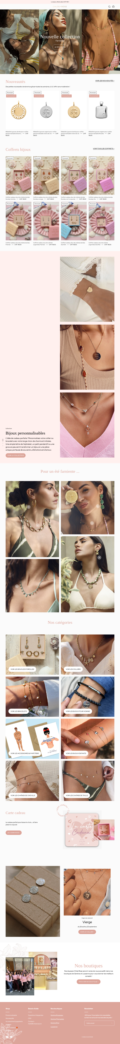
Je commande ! (13, 833)
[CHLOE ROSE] (60, 6)
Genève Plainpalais (57, 1019)
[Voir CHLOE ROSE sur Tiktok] (11, 1037)
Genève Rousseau (57, 1015)
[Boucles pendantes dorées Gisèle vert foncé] (97, 506)
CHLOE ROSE (89, 1037)
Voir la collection (15, 455)
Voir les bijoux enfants (76, 753)
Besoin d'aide (33, 1009)
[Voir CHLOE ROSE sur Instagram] (7, 1037)
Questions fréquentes (35, 1015)
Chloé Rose (10, 1031)
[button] (109, 7)
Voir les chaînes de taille (77, 795)
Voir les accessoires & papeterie (25, 753)
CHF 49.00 (22, 199)
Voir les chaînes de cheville (23, 795)
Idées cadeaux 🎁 (12, 1027)
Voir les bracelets (19, 711)
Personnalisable (11, 1015)
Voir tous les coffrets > (103, 149)
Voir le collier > (87, 932)
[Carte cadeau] (82, 829)
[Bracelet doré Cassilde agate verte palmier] (91, 523)
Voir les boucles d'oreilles (22, 669)
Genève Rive (55, 1023)
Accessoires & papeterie (14, 1021)
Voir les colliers (73, 669)
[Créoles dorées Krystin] (28, 506)
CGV (29, 1018)
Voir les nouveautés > (104, 81)
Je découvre (60, 47)
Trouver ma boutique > (89, 982)
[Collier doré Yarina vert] (86, 575)
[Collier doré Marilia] (16, 586)
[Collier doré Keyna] (37, 525)
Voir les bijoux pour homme (78, 711)
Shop (8, 1009)
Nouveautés (10, 1018)
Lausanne (54, 1027)
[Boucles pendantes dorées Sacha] (99, 557)
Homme (8, 1024)
